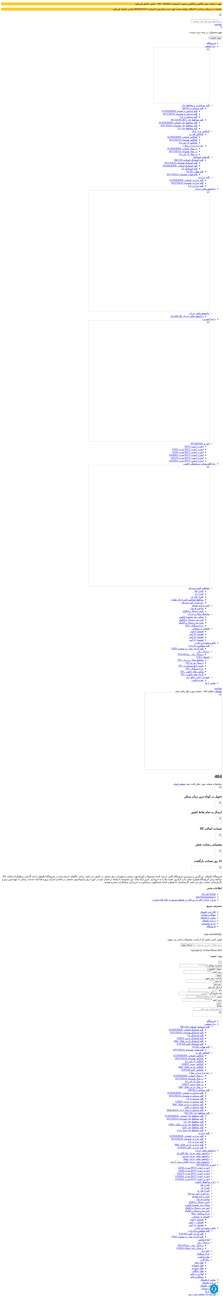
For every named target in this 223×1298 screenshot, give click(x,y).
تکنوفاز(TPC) (203, 657)
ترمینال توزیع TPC (194, 663)
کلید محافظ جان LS (188, 128)
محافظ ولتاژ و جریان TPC (190, 660)
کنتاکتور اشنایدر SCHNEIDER (182, 137)
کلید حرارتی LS (196, 186)
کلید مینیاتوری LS (189, 117)
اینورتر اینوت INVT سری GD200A (186, 455)
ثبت (219, 1003)
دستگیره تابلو (197, 1277)
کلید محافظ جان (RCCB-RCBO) (187, 119)
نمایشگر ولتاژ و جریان (199, 614)
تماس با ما (210, 683)
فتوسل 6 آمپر (197, 631)
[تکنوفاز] (207, 18)
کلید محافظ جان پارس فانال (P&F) (186, 1124)
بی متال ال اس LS (188, 154)
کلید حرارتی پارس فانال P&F (189, 1144)
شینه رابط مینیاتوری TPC (191, 666)
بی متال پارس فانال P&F (191, 1087)
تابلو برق (205, 1251)
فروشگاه (211, 43)
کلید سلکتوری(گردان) (199, 645)
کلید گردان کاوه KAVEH (191, 1233)
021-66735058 (209, 894)
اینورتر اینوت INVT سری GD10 (188, 449)
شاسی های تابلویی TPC (192, 671)
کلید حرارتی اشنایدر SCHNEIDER (186, 180)
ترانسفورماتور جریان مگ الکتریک (187, 316)
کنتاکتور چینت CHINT (192, 1064)
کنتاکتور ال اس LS (188, 142)
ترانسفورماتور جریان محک (196, 1159)
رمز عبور (217, 971)
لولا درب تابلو (197, 1274)
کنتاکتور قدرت (196, 134)
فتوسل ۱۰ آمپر (196, 1222)
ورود (219, 975)
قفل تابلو (199, 1262)
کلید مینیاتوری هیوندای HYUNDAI (180, 114)
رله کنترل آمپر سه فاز (192, 602)
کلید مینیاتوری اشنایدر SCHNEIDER (185, 1093)
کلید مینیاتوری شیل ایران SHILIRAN (185, 1110)
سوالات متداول (208, 915)
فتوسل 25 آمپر (196, 640)
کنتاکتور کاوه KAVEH (193, 1070)
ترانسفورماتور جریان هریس (196, 1156)
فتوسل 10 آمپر (196, 634)
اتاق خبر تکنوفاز (208, 912)
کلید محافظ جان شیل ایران (190, 1130)
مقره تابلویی (197, 680)
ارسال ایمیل (187, 945)
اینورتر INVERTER (200, 443)
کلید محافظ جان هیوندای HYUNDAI (179, 125)
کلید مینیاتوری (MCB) (193, 108)
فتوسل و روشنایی (201, 628)
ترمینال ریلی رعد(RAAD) (191, 654)
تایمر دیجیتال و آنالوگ (193, 611)
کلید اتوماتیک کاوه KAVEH (190, 1044)
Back (219, 1006)
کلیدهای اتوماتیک (201, 157)
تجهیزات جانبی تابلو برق (198, 677)
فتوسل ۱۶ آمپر (196, 1225)
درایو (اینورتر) (209, 319)
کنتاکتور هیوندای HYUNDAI (183, 140)
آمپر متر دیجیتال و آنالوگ (191, 620)
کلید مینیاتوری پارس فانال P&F (188, 1104)
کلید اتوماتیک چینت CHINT (190, 1038)
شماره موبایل (215, 965)
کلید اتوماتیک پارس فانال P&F (189, 1041)
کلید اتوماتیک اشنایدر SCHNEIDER (180, 165)
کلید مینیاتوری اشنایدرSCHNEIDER (180, 111)
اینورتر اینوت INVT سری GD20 (188, 452)
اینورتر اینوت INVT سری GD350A (186, 460)
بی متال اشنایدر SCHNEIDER (182, 148)
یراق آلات (205, 1259)
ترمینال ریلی (203, 651)
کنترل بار (199, 594)
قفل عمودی (198, 1268)
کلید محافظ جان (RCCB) (197, 1113)
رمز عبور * (216, 999)
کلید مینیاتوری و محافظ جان (195, 105)
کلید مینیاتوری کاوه (194, 1107)
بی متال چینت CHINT (192, 1084)
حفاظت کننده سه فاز (199, 588)
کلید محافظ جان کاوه (193, 1127)
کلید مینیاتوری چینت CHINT (189, 1101)
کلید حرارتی (204, 177)
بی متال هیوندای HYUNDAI (183, 151)
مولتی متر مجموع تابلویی (191, 617)
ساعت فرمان (197, 608)
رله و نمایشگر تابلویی (205, 1182)
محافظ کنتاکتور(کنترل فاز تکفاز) (187, 599)
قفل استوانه (198, 1265)
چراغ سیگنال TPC (194, 668)
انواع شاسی (204, 1239)
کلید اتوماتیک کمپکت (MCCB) (189, 160)
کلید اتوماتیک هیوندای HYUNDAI (181, 163)
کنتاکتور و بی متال (200, 131)
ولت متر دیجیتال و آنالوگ (191, 622)
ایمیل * (218, 996)
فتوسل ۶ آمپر (197, 1219)
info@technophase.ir (206, 897)
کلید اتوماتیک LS (189, 168)
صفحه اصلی (179, 784)
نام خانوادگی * (215, 993)
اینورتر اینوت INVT (194, 446)
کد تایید (218, 981)
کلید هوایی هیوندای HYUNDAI (182, 174)
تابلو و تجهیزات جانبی (205, 643)
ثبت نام (217, 984)
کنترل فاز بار (197, 597)
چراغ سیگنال (203, 1254)
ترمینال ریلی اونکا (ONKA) (190, 1248)
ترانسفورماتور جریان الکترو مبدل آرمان (190, 1162)
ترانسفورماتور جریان (205, 188)
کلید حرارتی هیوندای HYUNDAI (187, 183)
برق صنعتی (210, 46)
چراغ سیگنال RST (194, 625)
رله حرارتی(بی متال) (193, 145)
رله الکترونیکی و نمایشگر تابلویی (199, 463)
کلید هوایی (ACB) (195, 171)
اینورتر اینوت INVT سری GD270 (187, 458)
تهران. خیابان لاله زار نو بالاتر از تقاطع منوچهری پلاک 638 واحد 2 (184, 900)
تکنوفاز (218, 691)
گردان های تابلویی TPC (192, 674)
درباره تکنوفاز (209, 920)
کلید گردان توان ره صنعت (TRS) (187, 648)
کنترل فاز (199, 591)
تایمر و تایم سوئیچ (201, 605)
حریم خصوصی (208, 923)
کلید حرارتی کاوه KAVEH (191, 1147)
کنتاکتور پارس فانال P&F (191, 1067)
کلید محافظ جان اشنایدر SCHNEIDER (178, 122)
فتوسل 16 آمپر (196, 637)
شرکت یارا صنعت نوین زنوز (202, 1294)
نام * (219, 990)
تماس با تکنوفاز (208, 917)
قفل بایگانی (198, 1271)
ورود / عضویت (215, 969)
